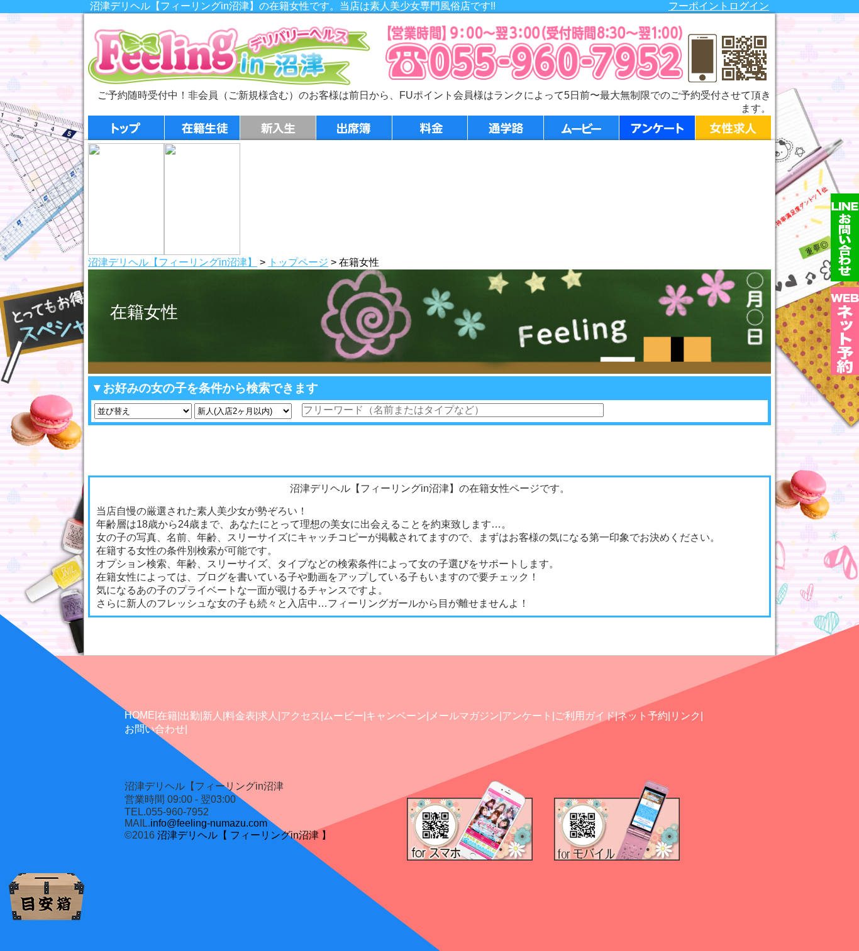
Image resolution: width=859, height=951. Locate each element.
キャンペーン (396, 715)
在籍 (167, 715)
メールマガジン (464, 715)
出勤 (190, 715)
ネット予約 (643, 715)
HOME (140, 715)
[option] (126, 199)
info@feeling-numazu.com (208, 823)
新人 (212, 715)
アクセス (300, 715)
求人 (268, 715)
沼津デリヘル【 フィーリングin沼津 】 (244, 835)
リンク (685, 715)
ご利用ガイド (585, 715)
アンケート (527, 715)
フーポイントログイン (718, 6)
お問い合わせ (155, 729)
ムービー (343, 715)
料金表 (240, 715)
